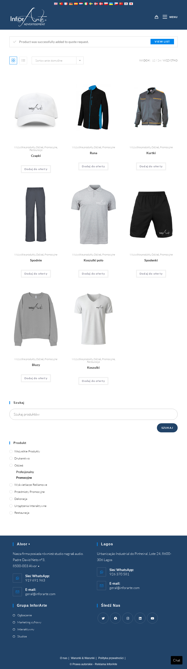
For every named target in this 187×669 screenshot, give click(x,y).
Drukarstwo (22, 458)
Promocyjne (50, 147)
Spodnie (36, 260)
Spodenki (151, 260)
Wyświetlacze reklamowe (30, 484)
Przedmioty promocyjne (29, 492)
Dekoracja (20, 499)
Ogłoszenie (24, 615)
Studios (22, 636)
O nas (63, 658)
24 (159, 60)
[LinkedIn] (140, 618)
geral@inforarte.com (40, 594)
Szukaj (167, 427)
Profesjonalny (25, 472)
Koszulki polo (93, 260)
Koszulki (93, 367)
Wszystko (170, 60)
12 (153, 60)
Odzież (39, 147)
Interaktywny (25, 629)
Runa (93, 153)
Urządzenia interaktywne (30, 506)
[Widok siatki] (13, 60)
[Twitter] (103, 618)
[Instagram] (127, 618)
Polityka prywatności (111, 658)
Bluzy (36, 365)
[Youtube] (152, 618)
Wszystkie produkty (24, 147)
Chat (176, 660)
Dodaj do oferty (35, 169)
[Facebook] (115, 618)
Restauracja (35, 150)
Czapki (36, 156)
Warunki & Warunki (83, 658)
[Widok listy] (23, 60)
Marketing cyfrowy (29, 622)
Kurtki (151, 153)
